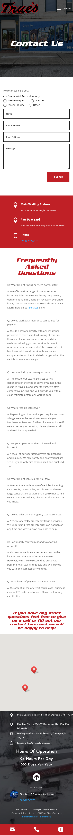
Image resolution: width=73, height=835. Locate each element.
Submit (58, 176)
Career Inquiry (15, 105)
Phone (25, 235)
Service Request (16, 100)
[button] (35, 670)
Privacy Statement (30, 816)
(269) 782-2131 (30, 241)
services (33, 307)
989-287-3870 (27, 800)
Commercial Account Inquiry (23, 96)
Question (40, 100)
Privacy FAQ (45, 816)
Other (36, 105)
